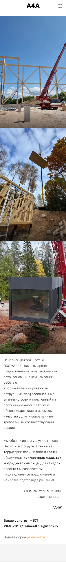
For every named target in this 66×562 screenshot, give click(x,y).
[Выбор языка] (60, 6)
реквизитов (36, 537)
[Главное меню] (6, 6)
